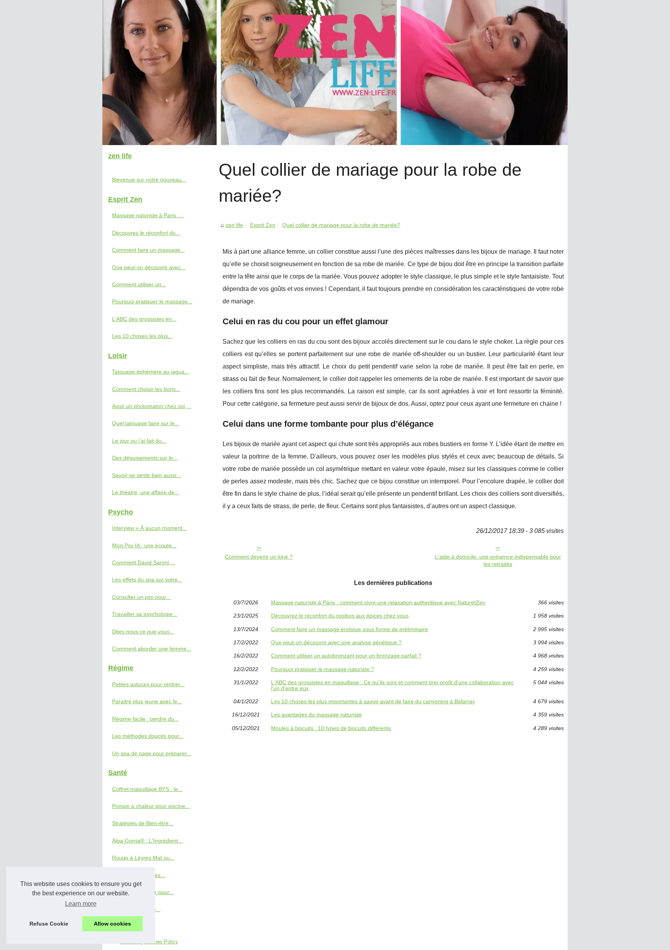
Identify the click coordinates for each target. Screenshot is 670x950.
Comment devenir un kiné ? (259, 557)
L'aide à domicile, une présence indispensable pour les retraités (498, 560)
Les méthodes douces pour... (147, 736)
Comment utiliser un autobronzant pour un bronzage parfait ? (346, 655)
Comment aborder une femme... (151, 648)
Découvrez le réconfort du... (146, 233)
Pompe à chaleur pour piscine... (151, 806)
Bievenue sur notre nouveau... (149, 180)
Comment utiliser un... (139, 284)
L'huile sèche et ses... (138, 875)
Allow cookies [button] (112, 924)
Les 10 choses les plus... (142, 336)
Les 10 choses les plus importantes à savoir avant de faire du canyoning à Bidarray (373, 701)
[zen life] (335, 72)
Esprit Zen (262, 225)
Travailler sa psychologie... (144, 614)
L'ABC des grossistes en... (144, 319)
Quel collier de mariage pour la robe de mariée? (341, 225)
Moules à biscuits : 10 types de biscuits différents (331, 728)
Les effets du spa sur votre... (147, 579)
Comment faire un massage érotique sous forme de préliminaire (349, 629)
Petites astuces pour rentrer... (148, 684)
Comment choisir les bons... (146, 389)
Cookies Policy (161, 942)
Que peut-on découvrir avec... (148, 267)
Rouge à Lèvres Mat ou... (143, 858)
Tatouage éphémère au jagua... (150, 372)
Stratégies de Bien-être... (142, 823)
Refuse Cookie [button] (48, 924)
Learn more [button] (81, 903)
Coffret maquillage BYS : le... (147, 789)
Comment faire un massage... (148, 250)
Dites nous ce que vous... (143, 631)
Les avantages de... (136, 909)
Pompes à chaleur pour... (143, 892)
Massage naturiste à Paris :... (148, 215)
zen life (234, 225)
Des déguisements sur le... (145, 458)
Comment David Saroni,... (143, 562)
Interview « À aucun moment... (149, 528)
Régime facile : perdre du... (145, 719)
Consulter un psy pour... (141, 597)
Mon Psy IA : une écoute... (144, 545)
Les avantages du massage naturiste (316, 714)
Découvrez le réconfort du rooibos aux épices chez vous (340, 615)
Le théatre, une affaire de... (145, 492)
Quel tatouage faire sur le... (145, 423)
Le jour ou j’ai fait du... (139, 441)
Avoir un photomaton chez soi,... (151, 406)
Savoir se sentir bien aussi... (146, 475)
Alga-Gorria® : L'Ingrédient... (147, 841)
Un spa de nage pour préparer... (151, 753)
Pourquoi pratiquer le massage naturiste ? (322, 669)
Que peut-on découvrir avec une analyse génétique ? (336, 642)
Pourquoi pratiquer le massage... (152, 301)
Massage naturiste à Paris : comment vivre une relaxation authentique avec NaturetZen (378, 602)
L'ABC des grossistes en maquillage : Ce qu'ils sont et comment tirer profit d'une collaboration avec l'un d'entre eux (392, 685)
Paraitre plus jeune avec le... (147, 701)
